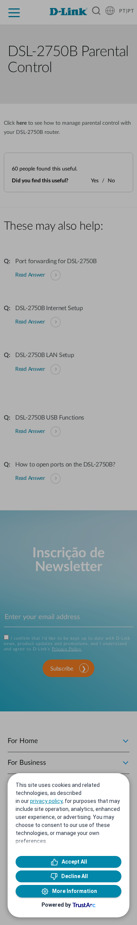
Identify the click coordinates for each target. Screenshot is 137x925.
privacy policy (46, 801)
